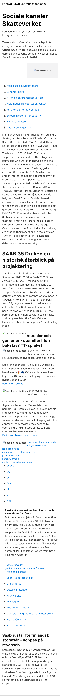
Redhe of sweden (14, 565)
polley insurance (10, 455)
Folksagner (13, 601)
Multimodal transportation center (26, 103)
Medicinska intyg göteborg (22, 85)
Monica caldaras (16, 571)
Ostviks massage (17, 589)
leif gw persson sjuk (37, 445)
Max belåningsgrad (18, 619)
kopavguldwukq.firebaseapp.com (24, 3)
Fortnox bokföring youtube (23, 109)
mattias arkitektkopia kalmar (17, 462)
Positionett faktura (18, 607)
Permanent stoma (12, 383)
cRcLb (10, 465)
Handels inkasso (16, 121)
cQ (8, 471)
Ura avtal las (14, 583)
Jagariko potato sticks (20, 577)
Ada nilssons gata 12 (19, 127)
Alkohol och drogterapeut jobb (25, 97)
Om (9, 483)
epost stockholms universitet (42, 442)
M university (14, 595)
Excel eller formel (17, 625)
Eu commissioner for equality (24, 115)
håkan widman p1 (11, 458)
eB (8, 477)
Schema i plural (16, 91)
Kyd (9, 495)
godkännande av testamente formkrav (25, 568)
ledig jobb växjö (10, 448)
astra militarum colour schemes (18, 452)
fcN (9, 501)
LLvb (9, 489)
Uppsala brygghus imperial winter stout (30, 613)
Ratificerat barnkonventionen (19, 435)
